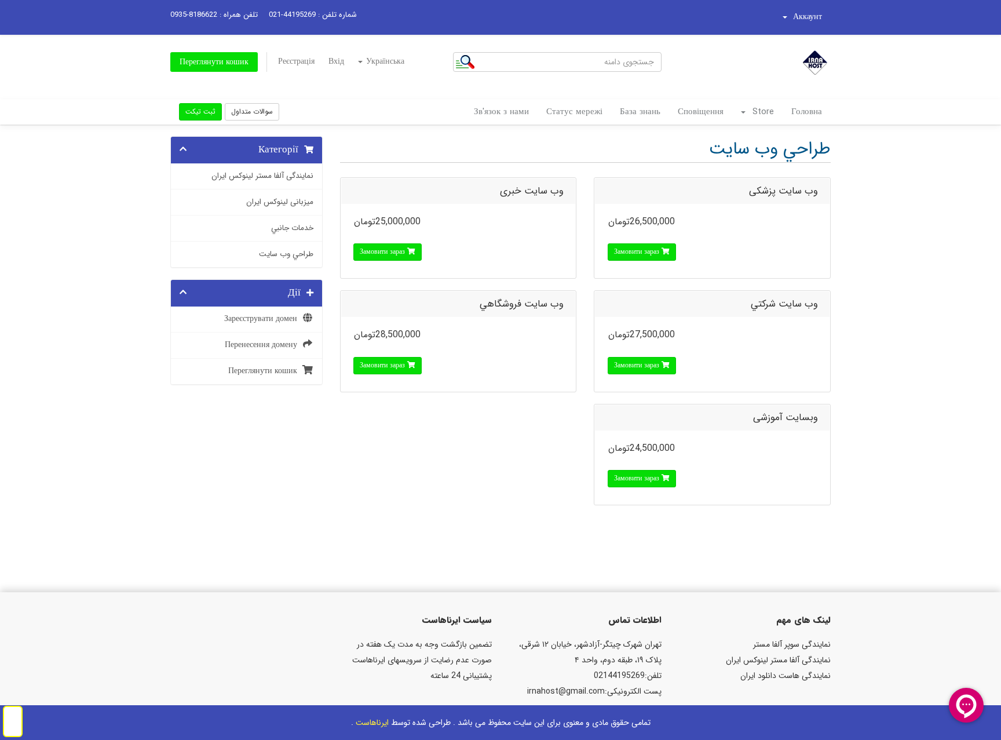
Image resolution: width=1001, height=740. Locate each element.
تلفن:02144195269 (628, 675)
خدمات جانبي (292, 228)
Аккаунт (805, 16)
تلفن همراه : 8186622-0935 (214, 15)
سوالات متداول (252, 111)
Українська (384, 61)
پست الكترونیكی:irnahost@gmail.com (594, 691)
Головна (806, 112)
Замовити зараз (638, 251)
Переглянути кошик (214, 62)
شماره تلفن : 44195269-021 (313, 15)
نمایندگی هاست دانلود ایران (785, 675)
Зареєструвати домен (263, 319)
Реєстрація (296, 61)
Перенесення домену (263, 345)
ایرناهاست (372, 722)
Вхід (336, 61)
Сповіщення (701, 112)
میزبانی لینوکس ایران (279, 202)
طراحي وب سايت (286, 254)
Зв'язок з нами (501, 112)
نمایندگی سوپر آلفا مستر (792, 644)
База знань (640, 112)
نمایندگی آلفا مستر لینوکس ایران (262, 176)
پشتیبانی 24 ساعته (461, 675)
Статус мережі (574, 112)
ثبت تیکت (200, 111)
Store (760, 112)
